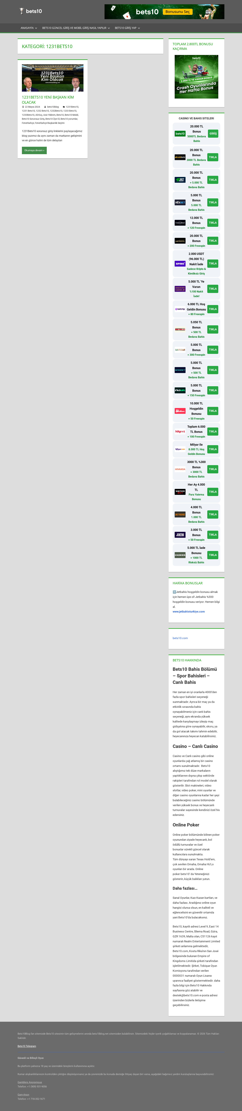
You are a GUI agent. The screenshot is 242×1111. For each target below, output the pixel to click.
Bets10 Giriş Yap (125, 28)
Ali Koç (38, 115)
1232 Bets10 (42, 110)
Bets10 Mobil (71, 115)
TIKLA (213, 157)
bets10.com (180, 638)
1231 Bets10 (28, 110)
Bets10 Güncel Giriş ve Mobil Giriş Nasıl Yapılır (74, 28)
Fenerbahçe (28, 123)
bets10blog (53, 106)
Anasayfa (27, 28)
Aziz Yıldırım (49, 115)
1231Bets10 (72, 106)
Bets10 (60, 115)
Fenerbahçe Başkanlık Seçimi (49, 123)
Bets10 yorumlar (69, 119)
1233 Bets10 (69, 110)
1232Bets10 (56, 110)
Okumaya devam (33, 150)
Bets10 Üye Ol (52, 119)
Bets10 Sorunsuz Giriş (33, 119)
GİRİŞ (213, 133)
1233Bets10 (28, 115)
